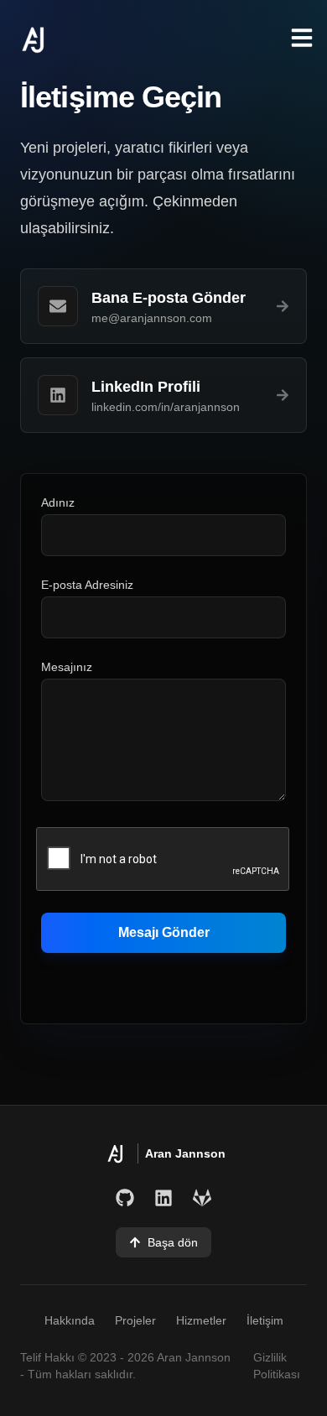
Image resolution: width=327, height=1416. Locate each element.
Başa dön (173, 1242)
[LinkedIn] (163, 1198)
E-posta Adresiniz (87, 584)
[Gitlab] (202, 1198)
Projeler (135, 1320)
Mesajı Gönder (164, 932)
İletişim (265, 1320)
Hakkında (69, 1320)
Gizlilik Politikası (276, 1366)
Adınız (58, 502)
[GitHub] (125, 1198)
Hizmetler (201, 1320)
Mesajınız (66, 667)
